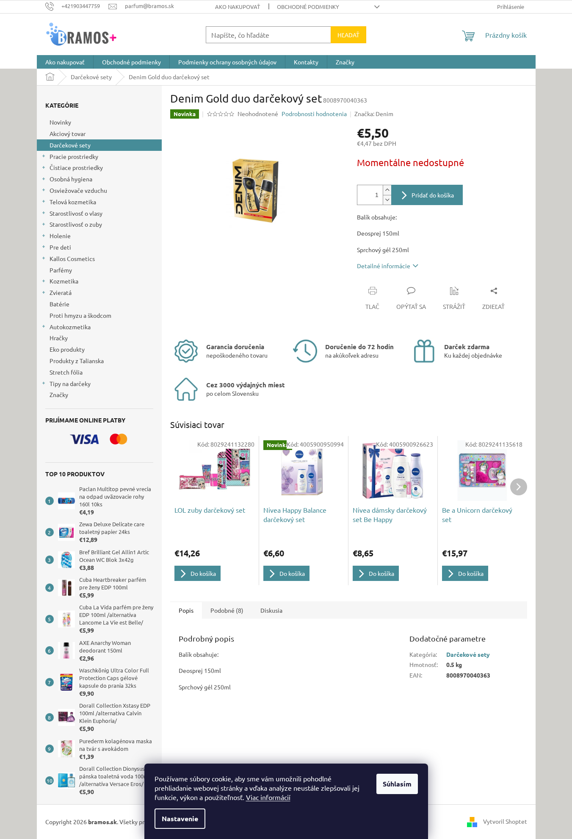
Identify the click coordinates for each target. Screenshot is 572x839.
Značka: (373, 113)
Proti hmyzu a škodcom (80, 315)
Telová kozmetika (73, 202)
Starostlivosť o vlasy (76, 213)
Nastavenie (180, 818)
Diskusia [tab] (271, 610)
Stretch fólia (66, 372)
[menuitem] (65, 62)
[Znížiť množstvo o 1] (387, 200)
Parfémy (61, 270)
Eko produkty (67, 349)
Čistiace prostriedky (76, 167)
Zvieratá (61, 292)
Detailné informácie (383, 265)
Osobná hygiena (71, 179)
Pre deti (60, 247)
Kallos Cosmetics (72, 258)
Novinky (60, 122)
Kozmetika (64, 281)
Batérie (59, 304)
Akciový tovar (68, 133)
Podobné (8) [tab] (226, 610)
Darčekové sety (70, 145)
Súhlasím (397, 783)
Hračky (59, 338)
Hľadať (348, 35)
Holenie (60, 235)
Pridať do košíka (433, 195)
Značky (59, 394)
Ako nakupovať (237, 6)
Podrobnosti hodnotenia (314, 113)
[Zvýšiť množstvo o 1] (387, 190)
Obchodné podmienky (308, 6)
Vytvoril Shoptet (505, 821)
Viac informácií (268, 797)
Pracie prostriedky (74, 156)
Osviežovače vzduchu (78, 190)
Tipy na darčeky (70, 383)
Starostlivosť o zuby (76, 224)
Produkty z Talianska (77, 360)
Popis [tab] (186, 610)
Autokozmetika (70, 327)
